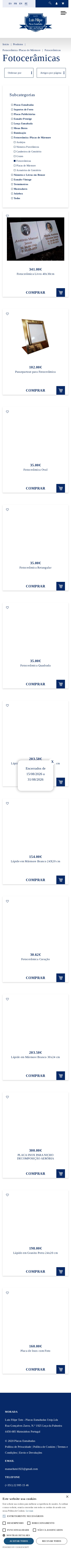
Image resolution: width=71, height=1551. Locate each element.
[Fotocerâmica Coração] (35, 924)
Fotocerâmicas (53, 50)
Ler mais (29, 1511)
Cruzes (19, 156)
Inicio (6, 44)
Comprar (35, 292)
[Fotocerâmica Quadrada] (35, 630)
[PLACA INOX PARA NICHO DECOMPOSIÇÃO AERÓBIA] (35, 1120)
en (20, 3)
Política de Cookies (44, 1446)
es (10, 3)
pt (26, 3)
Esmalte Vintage (22, 179)
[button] (35, 1535)
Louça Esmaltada (23, 123)
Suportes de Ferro (23, 109)
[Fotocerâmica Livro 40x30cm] (35, 239)
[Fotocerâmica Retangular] (35, 532)
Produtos (18, 44)
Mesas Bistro (20, 128)
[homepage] (35, 32)
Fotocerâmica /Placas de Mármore (21, 50)
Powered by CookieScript (16, 1547)
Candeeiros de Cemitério (28, 151)
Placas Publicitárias (24, 114)
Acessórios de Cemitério (28, 170)
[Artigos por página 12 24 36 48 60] (51, 73)
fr (15, 3)
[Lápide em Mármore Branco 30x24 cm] (35, 1022)
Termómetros (21, 184)
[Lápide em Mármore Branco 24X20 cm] (35, 826)
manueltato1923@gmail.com (21, 1468)
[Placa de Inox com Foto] (35, 1316)
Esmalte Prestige (23, 119)
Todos (17, 198)
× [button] (67, 1496)
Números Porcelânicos (27, 147)
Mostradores (20, 189)
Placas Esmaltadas (24, 105)
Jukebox (18, 193)
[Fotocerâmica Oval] (35, 434)
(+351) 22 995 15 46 (17, 1485)
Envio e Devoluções (30, 1452)
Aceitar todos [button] (19, 1541)
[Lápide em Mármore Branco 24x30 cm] (35, 728)
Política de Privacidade (18, 1446)
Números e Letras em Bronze (29, 175)
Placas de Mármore (26, 165)
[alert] (35, 1522)
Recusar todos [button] (51, 1541)
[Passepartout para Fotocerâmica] (35, 337)
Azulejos (20, 142)
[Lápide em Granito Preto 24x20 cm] (35, 1218)
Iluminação (20, 133)
